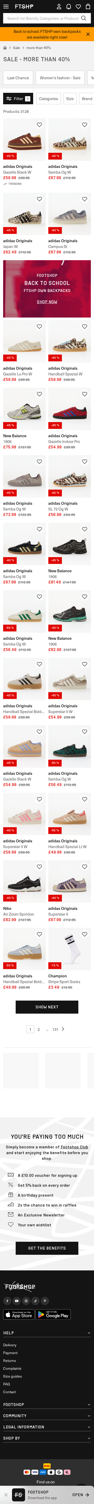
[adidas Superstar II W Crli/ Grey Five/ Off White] (69, 679)
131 (55, 1029)
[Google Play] (53, 1314)
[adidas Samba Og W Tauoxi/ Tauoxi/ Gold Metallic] (24, 476)
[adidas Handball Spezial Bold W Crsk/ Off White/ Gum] (24, 949)
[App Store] (18, 1314)
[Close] (88, 34)
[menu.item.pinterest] (45, 1301)
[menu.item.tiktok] (35, 1301)
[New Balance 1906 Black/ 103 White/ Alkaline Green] (69, 544)
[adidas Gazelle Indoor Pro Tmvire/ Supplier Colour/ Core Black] (69, 409)
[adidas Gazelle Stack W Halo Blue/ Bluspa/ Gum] (24, 746)
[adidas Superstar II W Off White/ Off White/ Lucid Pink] (24, 814)
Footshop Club (74, 1146)
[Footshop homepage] (26, 6)
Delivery (9, 1344)
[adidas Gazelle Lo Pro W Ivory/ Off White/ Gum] (24, 341)
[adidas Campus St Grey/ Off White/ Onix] (69, 214)
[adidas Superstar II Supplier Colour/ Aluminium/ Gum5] (69, 881)
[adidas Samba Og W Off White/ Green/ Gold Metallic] (24, 611)
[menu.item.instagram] (26, 1301)
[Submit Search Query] (84, 18)
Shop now (47, 301)
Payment (10, 1352)
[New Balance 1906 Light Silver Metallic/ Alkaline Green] (24, 409)
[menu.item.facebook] (7, 1301)
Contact (9, 1391)
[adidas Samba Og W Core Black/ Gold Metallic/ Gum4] (24, 544)
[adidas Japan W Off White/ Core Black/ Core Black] (24, 214)
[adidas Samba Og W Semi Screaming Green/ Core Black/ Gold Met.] (69, 746)
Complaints (12, 1368)
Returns (9, 1360)
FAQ (6, 1383)
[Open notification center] (69, 6)
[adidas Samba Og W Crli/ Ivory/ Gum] (69, 139)
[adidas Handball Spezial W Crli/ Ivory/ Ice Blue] (69, 341)
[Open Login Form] (59, 6)
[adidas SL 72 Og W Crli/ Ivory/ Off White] (69, 476)
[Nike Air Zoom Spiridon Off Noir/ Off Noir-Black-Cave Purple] (24, 881)
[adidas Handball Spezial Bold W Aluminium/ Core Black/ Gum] (24, 679)
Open (77, 1494)
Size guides (12, 1376)
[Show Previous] (64, 1029)
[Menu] (6, 6)
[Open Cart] (88, 6)
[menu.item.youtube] (17, 1301)
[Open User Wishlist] (78, 6)
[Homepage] (47, 1287)
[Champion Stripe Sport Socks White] (69, 949)
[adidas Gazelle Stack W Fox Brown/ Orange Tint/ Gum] (24, 139)
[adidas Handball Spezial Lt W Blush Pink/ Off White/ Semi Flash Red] (69, 814)
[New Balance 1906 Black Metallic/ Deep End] (69, 611)
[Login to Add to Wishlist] (39, 124)
